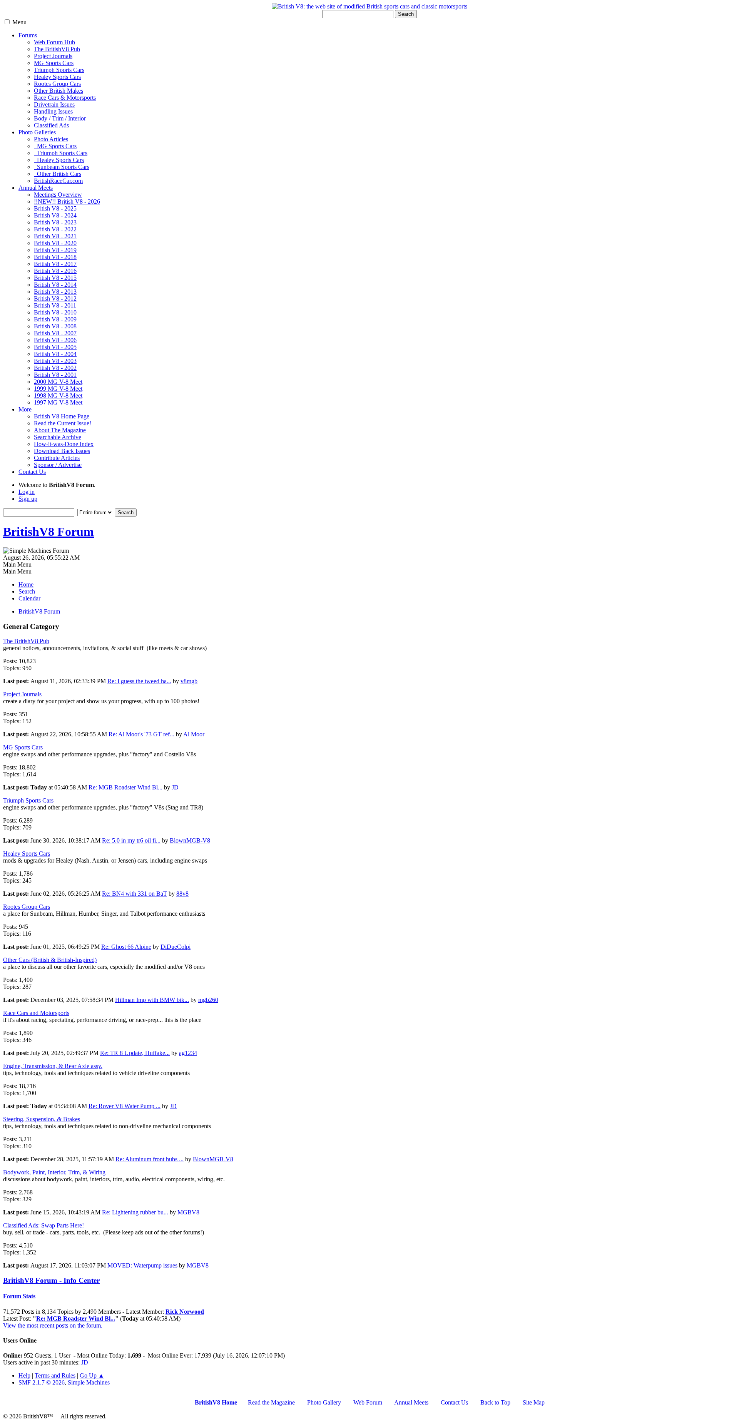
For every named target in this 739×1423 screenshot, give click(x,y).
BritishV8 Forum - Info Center (51, 1280)
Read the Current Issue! (62, 423)
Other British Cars (57, 174)
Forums (27, 35)
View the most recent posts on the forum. (52, 1325)
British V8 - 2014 (55, 284)
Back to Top (495, 1402)
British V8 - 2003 (55, 361)
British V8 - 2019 (55, 250)
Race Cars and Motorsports (36, 1013)
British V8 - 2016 (55, 271)
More (25, 409)
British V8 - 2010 (55, 312)
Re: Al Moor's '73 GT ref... (141, 734)
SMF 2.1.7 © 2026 (41, 1382)
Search (406, 14)
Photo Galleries (37, 132)
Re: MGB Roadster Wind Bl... (125, 787)
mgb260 (208, 1000)
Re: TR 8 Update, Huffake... (135, 1053)
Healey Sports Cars (57, 77)
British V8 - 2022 (55, 229)
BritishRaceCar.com (58, 180)
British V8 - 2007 (55, 333)
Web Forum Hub (54, 42)
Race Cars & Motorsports (65, 97)
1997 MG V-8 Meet (58, 402)
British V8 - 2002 (55, 368)
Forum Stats (19, 1296)
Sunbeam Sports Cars (61, 167)
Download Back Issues (62, 451)
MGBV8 (188, 1212)
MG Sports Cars (54, 63)
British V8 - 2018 (55, 257)
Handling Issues (53, 111)
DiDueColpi (176, 946)
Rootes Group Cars (57, 83)
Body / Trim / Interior (60, 118)
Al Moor (193, 734)
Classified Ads (51, 125)
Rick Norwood (185, 1311)
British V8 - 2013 (55, 291)
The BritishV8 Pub (57, 49)
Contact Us (32, 471)
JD (175, 787)
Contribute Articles (57, 458)
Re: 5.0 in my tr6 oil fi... (131, 840)
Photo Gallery (324, 1402)
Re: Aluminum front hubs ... (149, 1159)
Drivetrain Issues (54, 104)
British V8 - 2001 (55, 374)
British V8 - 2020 (55, 243)
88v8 (182, 893)
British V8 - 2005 (55, 347)
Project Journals (53, 56)
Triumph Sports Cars (59, 70)
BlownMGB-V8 (190, 840)
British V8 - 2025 (55, 208)
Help (24, 1375)
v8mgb (189, 681)
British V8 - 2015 (55, 277)
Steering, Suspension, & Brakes (41, 1119)
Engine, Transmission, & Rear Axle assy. (52, 1066)
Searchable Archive (57, 437)
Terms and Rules (55, 1375)
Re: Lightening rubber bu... (135, 1212)
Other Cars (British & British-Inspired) (50, 959)
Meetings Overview (58, 194)
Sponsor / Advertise (58, 465)
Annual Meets (35, 187)
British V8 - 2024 (55, 215)
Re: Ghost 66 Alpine (126, 946)
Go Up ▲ (92, 1375)
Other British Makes (58, 90)
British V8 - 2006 (55, 340)
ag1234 (188, 1053)
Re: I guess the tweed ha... (139, 681)
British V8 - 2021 (55, 236)
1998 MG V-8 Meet (58, 395)
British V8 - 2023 (55, 222)
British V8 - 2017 (55, 264)
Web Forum (367, 1402)
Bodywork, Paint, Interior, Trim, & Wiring (54, 1172)
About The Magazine (60, 430)
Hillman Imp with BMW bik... (152, 1000)
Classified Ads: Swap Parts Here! (43, 1225)
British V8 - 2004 (55, 354)
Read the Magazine (271, 1402)
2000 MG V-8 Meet (58, 381)
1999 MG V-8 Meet (58, 388)
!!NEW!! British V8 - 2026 (67, 201)
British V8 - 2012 (55, 298)
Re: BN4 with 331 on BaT (134, 893)
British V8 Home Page (61, 416)
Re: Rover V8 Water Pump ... (125, 1106)
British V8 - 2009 (55, 319)
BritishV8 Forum (48, 531)
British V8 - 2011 (55, 305)
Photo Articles (51, 139)
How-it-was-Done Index (64, 444)
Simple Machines (89, 1382)
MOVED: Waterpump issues (142, 1265)
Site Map (534, 1402)
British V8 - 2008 (55, 326)
